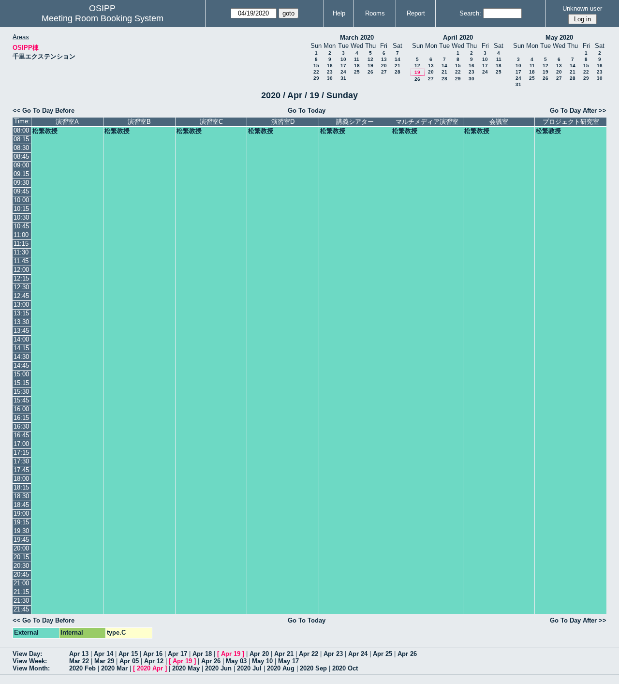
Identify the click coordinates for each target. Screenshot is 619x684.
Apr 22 (308, 653)
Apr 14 (103, 653)
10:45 (21, 226)
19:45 (21, 539)
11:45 (21, 261)
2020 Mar (114, 668)
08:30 (21, 147)
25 (357, 71)
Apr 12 (153, 661)
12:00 (21, 269)
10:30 (21, 217)
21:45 (21, 609)
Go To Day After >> (578, 110)
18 (357, 65)
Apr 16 (152, 653)
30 (330, 78)
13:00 (21, 304)
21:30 (21, 600)
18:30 (21, 496)
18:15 (21, 487)
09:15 (21, 174)
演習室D (283, 121)
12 (370, 59)
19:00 (21, 513)
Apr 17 (177, 653)
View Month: (31, 668)
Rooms (375, 13)
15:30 (21, 391)
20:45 (21, 574)
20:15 (21, 557)
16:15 (21, 417)
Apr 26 (407, 653)
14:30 (21, 356)
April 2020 (458, 37)
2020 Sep (313, 668)
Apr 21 (284, 653)
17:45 (21, 470)
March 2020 (357, 37)
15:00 (21, 374)
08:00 (21, 130)
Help (339, 13)
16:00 (21, 409)
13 (384, 59)
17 (343, 65)
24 (343, 71)
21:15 (21, 591)
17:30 (21, 461)
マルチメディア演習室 (427, 121)
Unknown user (582, 8)
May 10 (262, 661)
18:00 (21, 478)
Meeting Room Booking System (102, 18)
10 (343, 59)
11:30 (21, 252)
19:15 (21, 522)
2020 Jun (218, 668)
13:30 (21, 322)
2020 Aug (281, 668)
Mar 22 (79, 661)
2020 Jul (249, 668)
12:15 (21, 278)
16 (330, 65)
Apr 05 (129, 661)
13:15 (21, 313)
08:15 (21, 139)
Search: (470, 13)
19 (370, 65)
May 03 (236, 661)
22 (316, 71)
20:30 (21, 565)
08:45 (21, 156)
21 (397, 65)
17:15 (21, 452)
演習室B (139, 121)
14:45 (21, 365)
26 (370, 71)
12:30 (21, 287)
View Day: (27, 653)
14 (397, 59)
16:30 (21, 426)
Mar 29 (104, 661)
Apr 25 (382, 653)
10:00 (21, 200)
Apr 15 (128, 653)
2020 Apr (150, 668)
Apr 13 (78, 653)
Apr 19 (230, 653)
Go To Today (306, 110)
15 (316, 65)
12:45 (21, 295)
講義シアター (355, 121)
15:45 (21, 400)
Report (416, 13)
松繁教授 (45, 130)
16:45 (21, 435)
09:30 (21, 182)
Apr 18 (202, 653)
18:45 (21, 504)
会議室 (498, 121)
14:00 (21, 339)
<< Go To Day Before (43, 110)
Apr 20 (259, 653)
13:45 (21, 330)
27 (384, 71)
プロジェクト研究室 (571, 121)
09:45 (21, 191)
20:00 (21, 548)
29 (316, 78)
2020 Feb (82, 668)
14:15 (21, 348)
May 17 (288, 661)
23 (330, 71)
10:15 (21, 208)
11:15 (21, 243)
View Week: (30, 661)
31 (343, 78)
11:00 (21, 234)
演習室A (67, 121)
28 (397, 71)
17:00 (21, 443)
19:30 (21, 531)
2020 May (186, 668)
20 (384, 65)
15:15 (21, 383)
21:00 (21, 583)
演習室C (211, 121)
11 (356, 59)
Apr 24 (358, 653)
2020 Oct (345, 668)
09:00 (21, 165)
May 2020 (559, 37)
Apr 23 (333, 653)
